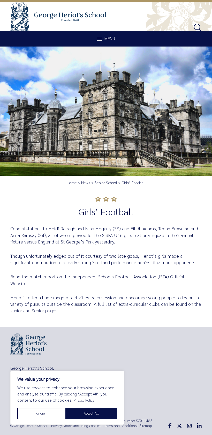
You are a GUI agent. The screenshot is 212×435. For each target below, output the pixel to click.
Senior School (106, 183)
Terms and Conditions (120, 426)
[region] (67, 398)
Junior (16, 310)
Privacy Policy (84, 400)
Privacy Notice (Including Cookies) (76, 426)
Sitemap (145, 426)
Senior (38, 310)
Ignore (40, 413)
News (85, 183)
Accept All (91, 413)
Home (72, 183)
